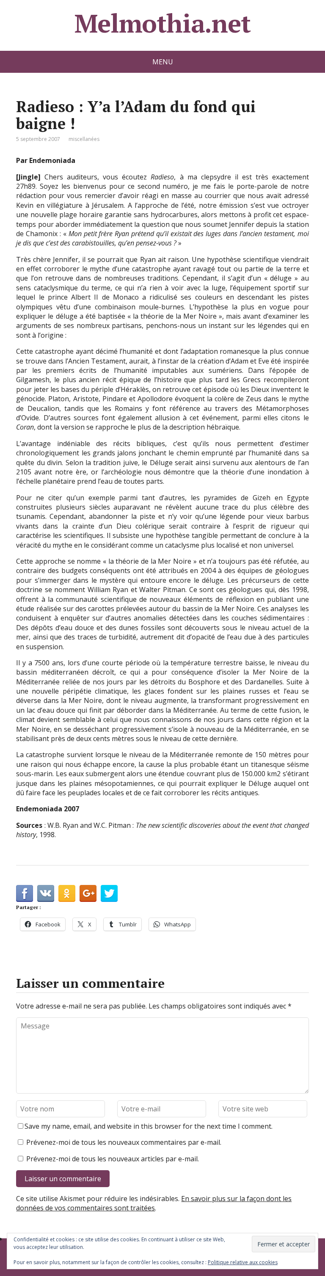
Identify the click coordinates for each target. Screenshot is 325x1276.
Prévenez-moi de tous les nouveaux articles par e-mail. (112, 1158)
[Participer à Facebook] (24, 893)
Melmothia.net (162, 23)
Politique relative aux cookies (243, 1262)
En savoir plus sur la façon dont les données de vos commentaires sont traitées (154, 1203)
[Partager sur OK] (66, 893)
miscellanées (84, 139)
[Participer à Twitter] (109, 893)
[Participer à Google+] (88, 893)
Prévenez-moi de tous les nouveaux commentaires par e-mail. (123, 1142)
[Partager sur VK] (45, 893)
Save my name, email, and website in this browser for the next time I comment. (149, 1126)
